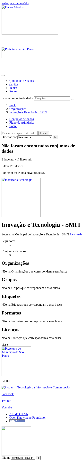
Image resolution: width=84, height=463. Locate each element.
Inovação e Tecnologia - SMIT (28, 112)
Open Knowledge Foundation (27, 417)
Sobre (13, 91)
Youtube (7, 407)
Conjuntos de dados (21, 80)
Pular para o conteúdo (15, 3)
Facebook (8, 394)
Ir (55, 137)
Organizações (17, 108)
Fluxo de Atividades (21, 122)
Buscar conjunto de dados (17, 98)
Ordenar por (9, 137)
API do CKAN (18, 414)
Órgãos (13, 84)
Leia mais (76, 234)
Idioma (6, 457)
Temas (13, 87)
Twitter (6, 400)
